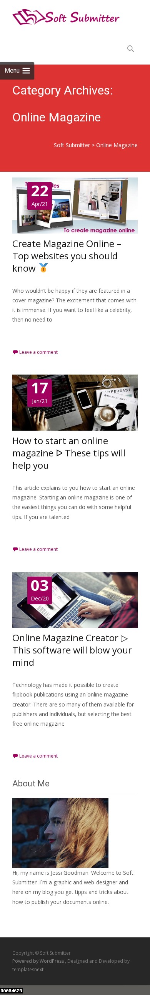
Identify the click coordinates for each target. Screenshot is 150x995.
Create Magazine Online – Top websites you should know (66, 255)
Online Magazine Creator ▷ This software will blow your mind (72, 649)
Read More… (29, 333)
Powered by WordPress (38, 961)
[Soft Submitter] (60, 15)
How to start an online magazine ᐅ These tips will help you (68, 452)
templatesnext (27, 969)
